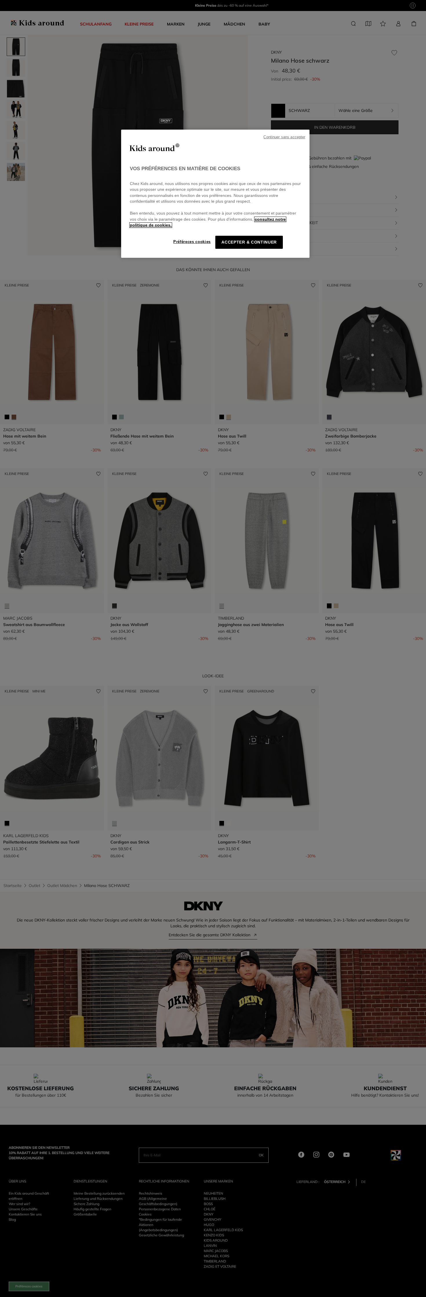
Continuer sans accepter (284, 137)
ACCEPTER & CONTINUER (249, 242)
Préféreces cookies (192, 242)
